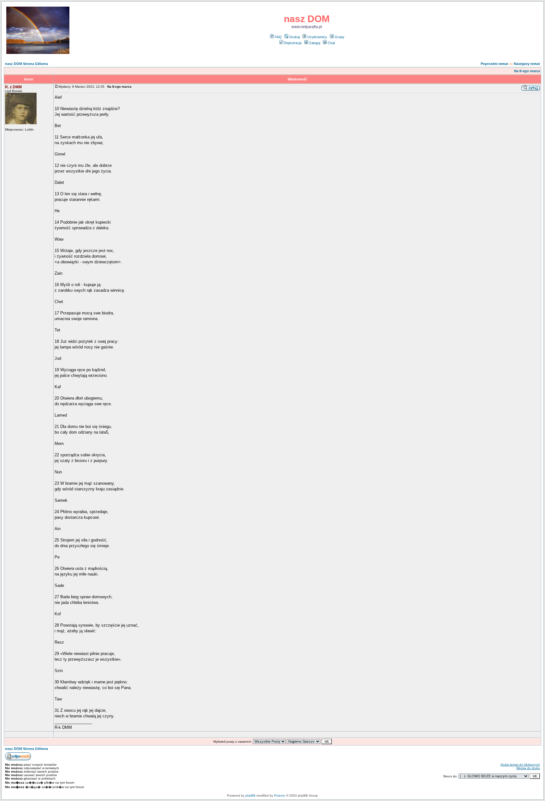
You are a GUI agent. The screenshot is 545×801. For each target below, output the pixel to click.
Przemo (279, 795)
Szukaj (294, 37)
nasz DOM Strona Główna (26, 64)
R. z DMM (13, 87)
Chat (331, 43)
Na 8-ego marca (527, 71)
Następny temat (527, 64)
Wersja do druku (528, 768)
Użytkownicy (317, 37)
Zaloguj (314, 43)
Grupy (339, 37)
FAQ (278, 37)
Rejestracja (293, 43)
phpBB (250, 795)
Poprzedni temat (494, 64)
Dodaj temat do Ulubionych (520, 764)
